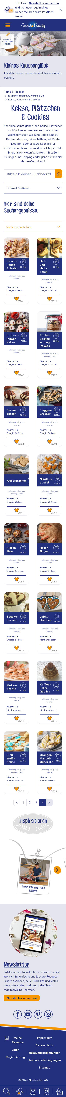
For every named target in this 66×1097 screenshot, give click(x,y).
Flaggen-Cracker (46, 411)
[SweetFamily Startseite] (33, 25)
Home (7, 91)
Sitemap (44, 1067)
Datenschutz (45, 1045)
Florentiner (12, 549)
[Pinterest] (38, 1014)
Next (57, 870)
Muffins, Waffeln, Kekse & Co (26, 95)
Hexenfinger (45, 549)
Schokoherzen (12, 618)
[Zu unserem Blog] (7, 40)
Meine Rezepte (18, 1040)
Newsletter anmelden (44, 3)
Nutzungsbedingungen (44, 1052)
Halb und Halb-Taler (43, 266)
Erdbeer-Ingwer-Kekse (13, 338)
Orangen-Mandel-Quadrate (46, 758)
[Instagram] (48, 1014)
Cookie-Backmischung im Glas (45, 340)
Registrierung (15, 1057)
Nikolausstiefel (46, 480)
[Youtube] (28, 1014)
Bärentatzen (11, 411)
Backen (20, 91)
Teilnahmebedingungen (44, 1060)
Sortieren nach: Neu (18, 227)
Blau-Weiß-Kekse (11, 758)
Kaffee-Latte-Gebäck (45, 687)
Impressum (44, 1038)
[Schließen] (61, 9)
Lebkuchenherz (46, 618)
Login (15, 1049)
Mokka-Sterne (12, 687)
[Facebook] (17, 1014)
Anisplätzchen (17, 480)
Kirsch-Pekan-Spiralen (12, 264)
